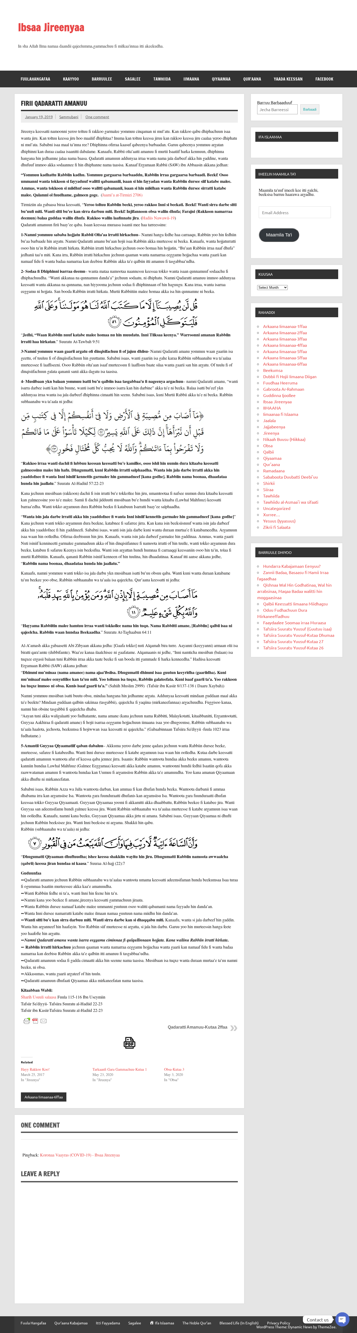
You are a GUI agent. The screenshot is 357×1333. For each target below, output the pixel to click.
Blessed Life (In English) (239, 1323)
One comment (97, 116)
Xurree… (271, 514)
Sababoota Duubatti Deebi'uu (290, 476)
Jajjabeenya (274, 426)
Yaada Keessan (288, 79)
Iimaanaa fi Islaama (280, 414)
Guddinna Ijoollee (279, 395)
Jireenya (271, 432)
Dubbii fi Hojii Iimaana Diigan (289, 376)
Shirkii (269, 483)
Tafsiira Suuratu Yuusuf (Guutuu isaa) (297, 628)
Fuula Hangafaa (33, 1323)
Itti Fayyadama (108, 1323)
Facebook (324, 79)
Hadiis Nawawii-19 (158, 217)
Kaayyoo (71, 79)
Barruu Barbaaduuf (274, 102)
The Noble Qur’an (196, 1323)
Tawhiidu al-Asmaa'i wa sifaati (290, 501)
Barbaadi (309, 109)
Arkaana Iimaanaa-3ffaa (285, 338)
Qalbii (268, 451)
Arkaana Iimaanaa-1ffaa (285, 326)
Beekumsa (273, 370)
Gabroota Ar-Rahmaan (283, 389)
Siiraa (268, 489)
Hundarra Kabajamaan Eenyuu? (291, 566)
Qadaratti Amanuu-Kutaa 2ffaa (197, 1027)
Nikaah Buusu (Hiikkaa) (284, 439)
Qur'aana (271, 464)
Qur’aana (252, 79)
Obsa (268, 445)
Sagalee (133, 79)
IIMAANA (191, 79)
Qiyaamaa (221, 79)
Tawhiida (162, 79)
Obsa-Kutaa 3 (174, 1069)
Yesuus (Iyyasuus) (279, 520)
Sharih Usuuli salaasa (38, 997)
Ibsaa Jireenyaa (51, 27)
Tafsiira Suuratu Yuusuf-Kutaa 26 (293, 647)
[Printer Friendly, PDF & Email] (35, 1020)
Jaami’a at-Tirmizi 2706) (122, 194)
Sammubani (68, 116)
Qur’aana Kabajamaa (71, 1323)
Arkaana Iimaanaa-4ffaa (285, 345)
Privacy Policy (278, 1323)
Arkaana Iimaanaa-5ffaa (285, 351)
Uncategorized (276, 508)
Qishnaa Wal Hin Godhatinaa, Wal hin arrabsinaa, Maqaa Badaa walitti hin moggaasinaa (294, 591)
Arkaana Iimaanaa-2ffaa (285, 332)
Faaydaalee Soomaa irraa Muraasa (294, 622)
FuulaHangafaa (35, 79)
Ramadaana (274, 470)
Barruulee (102, 79)
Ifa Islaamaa (270, 136)
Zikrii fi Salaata (276, 527)
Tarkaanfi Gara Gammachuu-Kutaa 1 (120, 1069)
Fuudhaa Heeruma (280, 382)
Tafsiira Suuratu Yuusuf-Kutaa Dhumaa (298, 635)
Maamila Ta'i (279, 234)
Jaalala (269, 420)
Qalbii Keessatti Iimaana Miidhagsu (295, 603)
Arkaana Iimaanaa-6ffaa (44, 1096)
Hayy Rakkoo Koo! (35, 1069)
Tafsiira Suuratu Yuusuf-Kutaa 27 (293, 641)
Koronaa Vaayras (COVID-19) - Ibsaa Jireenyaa (80, 1155)
